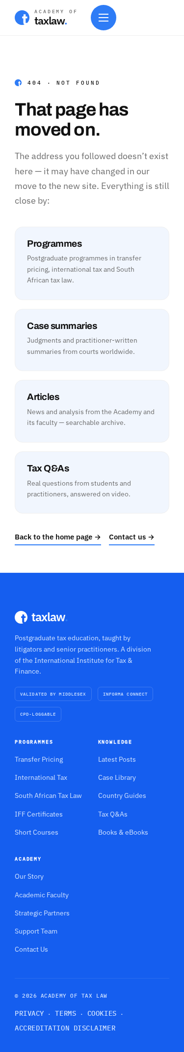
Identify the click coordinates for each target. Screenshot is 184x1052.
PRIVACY (29, 1013)
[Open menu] (103, 17)
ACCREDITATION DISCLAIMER (65, 1028)
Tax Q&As (113, 814)
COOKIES (102, 1013)
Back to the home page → (58, 536)
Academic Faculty (42, 894)
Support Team (36, 931)
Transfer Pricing (39, 759)
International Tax (41, 777)
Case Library (117, 777)
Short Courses (36, 832)
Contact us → (132, 536)
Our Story (29, 876)
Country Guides (122, 795)
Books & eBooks (123, 832)
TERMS (65, 1013)
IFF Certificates (39, 814)
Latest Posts (117, 759)
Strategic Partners (42, 913)
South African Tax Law (48, 795)
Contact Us (31, 949)
